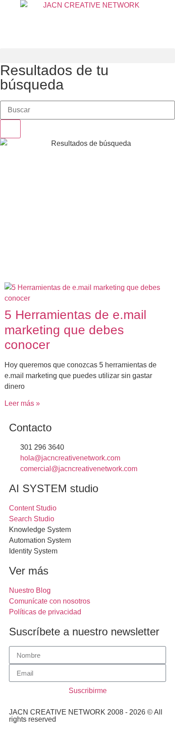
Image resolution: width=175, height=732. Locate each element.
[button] (87, 55)
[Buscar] (10, 128)
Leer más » (22, 403)
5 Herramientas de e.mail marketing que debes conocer (75, 330)
